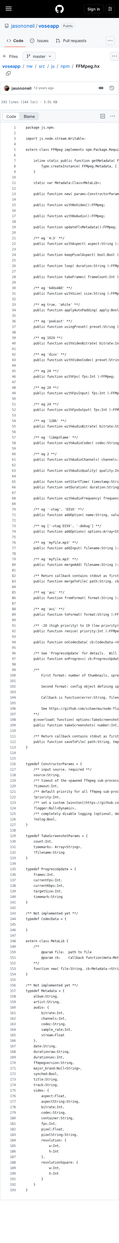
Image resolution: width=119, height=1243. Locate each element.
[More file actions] (113, 116)
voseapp (48, 26)
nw (30, 66)
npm (65, 66)
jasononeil (23, 26)
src (42, 66)
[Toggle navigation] (8, 8)
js (53, 66)
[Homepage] (59, 8)
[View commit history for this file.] (112, 88)
